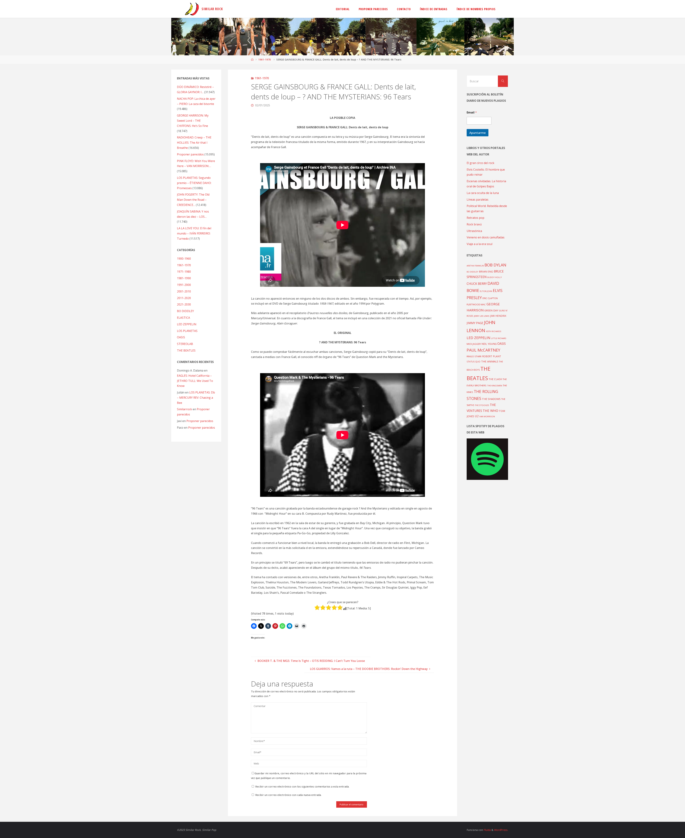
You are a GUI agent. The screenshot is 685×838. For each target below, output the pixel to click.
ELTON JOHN (486, 291)
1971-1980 (184, 272)
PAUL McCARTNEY (483, 350)
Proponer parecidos (199, 421)
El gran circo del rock (480, 163)
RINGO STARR (474, 356)
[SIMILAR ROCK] (192, 9)
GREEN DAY (491, 310)
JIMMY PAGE (475, 323)
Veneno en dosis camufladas (485, 237)
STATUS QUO (473, 361)
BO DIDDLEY (185, 311)
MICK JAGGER (474, 343)
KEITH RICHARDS (493, 331)
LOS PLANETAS (187, 331)
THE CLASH (495, 379)
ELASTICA (183, 318)
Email (472, 112)
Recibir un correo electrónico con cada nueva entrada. (288, 795)
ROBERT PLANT (491, 356)
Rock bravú (474, 224)
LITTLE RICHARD (498, 338)
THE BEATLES (186, 350)
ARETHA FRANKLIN (475, 265)
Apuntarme (477, 133)
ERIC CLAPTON (490, 298)
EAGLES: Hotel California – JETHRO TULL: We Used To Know (195, 381)
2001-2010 (184, 291)
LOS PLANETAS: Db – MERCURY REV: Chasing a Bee (196, 397)
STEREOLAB (185, 344)
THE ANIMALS (489, 361)
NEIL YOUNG (489, 343)
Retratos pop (475, 218)
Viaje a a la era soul (479, 244)
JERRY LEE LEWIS (481, 316)
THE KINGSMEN (494, 385)
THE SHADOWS (491, 399)
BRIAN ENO (486, 271)
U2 (477, 416)
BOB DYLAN (495, 265)
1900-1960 (184, 259)
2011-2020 (184, 298)
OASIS (181, 337)
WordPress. (501, 830)
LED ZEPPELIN (186, 324)
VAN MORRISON (487, 416)
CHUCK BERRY (477, 284)
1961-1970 (264, 59)
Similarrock (184, 409)
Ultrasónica (474, 231)
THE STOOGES (482, 405)
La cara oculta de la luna (483, 193)
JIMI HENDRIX (498, 315)
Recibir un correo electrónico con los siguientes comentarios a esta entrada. (302, 786)
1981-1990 (184, 278)
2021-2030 (184, 304)
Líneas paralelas (477, 199)
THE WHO (490, 410)
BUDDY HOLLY (494, 277)
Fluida (487, 830)
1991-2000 (184, 285)
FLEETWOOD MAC (476, 304)
